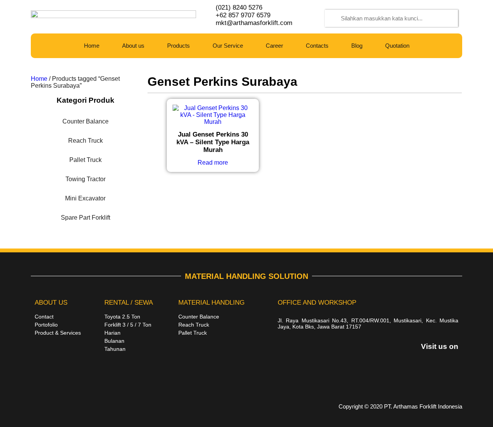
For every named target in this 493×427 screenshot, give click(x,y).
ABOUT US (51, 302)
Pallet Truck (85, 160)
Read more (213, 162)
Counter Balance (85, 121)
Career (274, 45)
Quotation (397, 45)
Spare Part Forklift (85, 217)
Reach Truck (85, 140)
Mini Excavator (85, 198)
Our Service (228, 45)
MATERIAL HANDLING (211, 302)
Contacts (317, 45)
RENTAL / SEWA (128, 302)
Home (91, 45)
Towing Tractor (85, 179)
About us (133, 45)
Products (178, 45)
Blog (356, 45)
